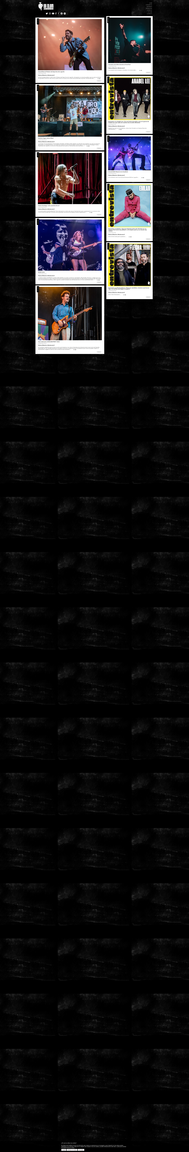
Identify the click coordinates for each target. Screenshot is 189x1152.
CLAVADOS (149, 10)
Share (99, 80)
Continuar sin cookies (72, 1149)
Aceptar (63, 1149)
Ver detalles (80, 1149)
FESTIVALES (149, 6)
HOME (150, 3)
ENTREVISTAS (149, 8)
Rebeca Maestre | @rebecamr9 (46, 75)
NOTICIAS (150, 11)
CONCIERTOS (149, 4)
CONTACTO (149, 13)
